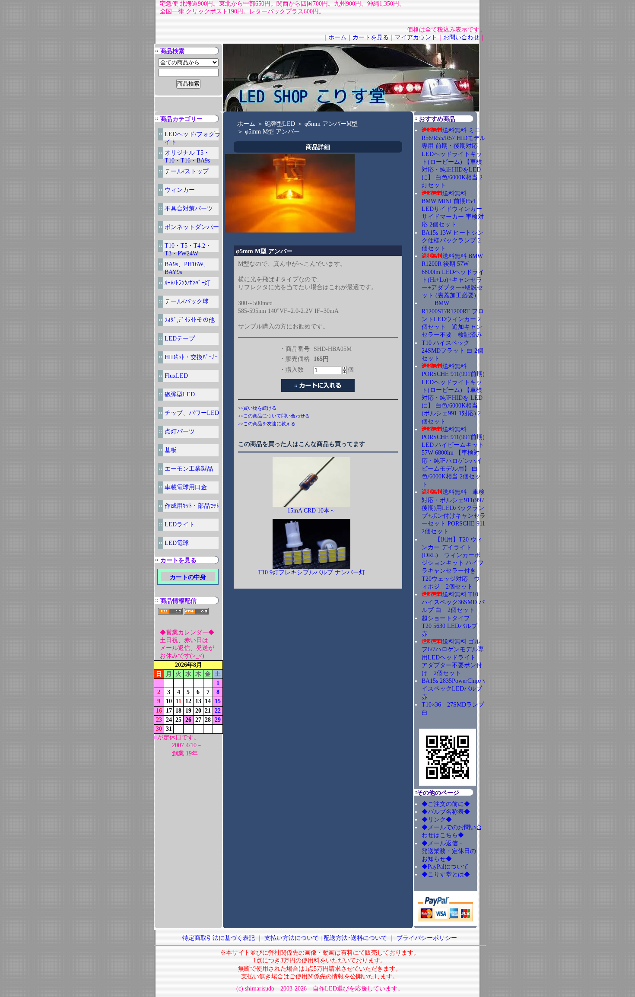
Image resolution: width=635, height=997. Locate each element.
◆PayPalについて (445, 866)
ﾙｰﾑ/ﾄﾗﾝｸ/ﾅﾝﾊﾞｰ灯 (187, 283)
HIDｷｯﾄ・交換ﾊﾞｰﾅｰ (191, 357)
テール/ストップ (187, 171)
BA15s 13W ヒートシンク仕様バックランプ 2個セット (452, 240)
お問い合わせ (461, 37)
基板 (171, 450)
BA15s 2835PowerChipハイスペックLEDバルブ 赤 (453, 689)
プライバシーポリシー (427, 938)
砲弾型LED (180, 394)
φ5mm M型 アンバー (272, 131)
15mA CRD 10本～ (311, 510)
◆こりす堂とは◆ (446, 874)
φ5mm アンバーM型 (331, 124)
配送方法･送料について (355, 938)
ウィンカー (180, 190)
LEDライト (180, 524)
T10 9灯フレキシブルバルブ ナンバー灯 (311, 572)
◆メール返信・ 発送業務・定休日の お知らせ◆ (458, 851)
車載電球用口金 (186, 487)
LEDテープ (180, 338)
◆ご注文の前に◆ (446, 804)
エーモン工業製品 (189, 468)
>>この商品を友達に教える (266, 423)
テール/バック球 (187, 301)
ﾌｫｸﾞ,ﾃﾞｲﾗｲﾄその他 (190, 320)
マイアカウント (416, 37)
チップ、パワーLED (192, 413)
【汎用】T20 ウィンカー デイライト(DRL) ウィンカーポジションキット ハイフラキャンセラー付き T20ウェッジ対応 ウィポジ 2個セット (453, 563)
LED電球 (177, 543)
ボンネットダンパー (192, 227)
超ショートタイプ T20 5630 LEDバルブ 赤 (452, 626)
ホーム (337, 37)
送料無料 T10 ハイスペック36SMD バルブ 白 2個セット (453, 602)
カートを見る (370, 37)
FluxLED (176, 376)
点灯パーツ (180, 431)
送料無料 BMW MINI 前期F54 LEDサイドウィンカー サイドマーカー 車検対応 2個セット (453, 209)
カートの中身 (188, 577)
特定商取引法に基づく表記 (218, 938)
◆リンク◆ (437, 819)
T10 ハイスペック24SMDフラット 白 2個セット (452, 351)
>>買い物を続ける (257, 408)
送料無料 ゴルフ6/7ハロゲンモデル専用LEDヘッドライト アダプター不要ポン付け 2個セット (453, 657)
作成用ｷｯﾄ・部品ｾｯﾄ (192, 506)
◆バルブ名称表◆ (446, 812)
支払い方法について (291, 938)
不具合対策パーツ (189, 208)
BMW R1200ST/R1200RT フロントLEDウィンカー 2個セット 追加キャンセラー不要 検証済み (453, 319)
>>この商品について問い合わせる (274, 415)
